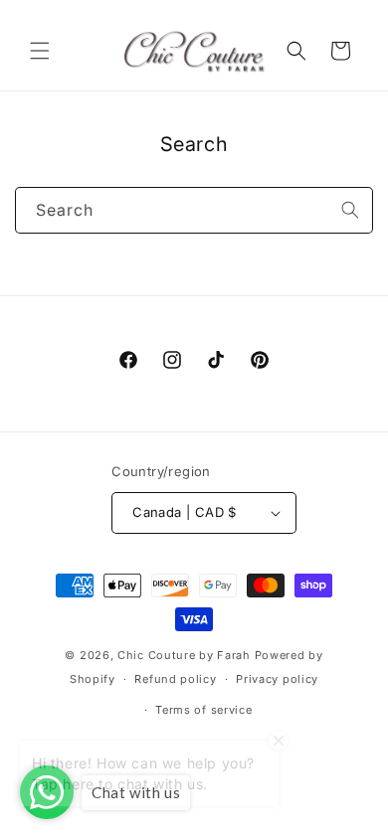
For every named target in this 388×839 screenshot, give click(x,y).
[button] (40, 51)
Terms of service (203, 710)
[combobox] (194, 210)
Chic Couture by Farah (184, 655)
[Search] (350, 210)
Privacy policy (277, 679)
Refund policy (175, 679)
